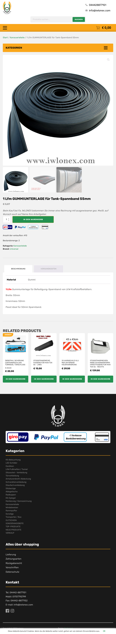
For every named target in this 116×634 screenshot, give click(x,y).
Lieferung (11, 554)
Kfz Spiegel (11, 498)
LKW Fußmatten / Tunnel (17, 469)
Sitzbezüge (11, 488)
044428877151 (97, 5)
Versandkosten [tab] (48, 269)
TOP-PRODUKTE (13, 526)
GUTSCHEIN (11, 520)
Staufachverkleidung (15, 485)
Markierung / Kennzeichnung (19, 501)
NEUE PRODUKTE (13, 530)
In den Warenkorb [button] (15, 379)
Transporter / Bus (13, 517)
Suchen (79, 19)
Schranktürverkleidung (16, 482)
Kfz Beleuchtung (13, 460)
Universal (14, 249)
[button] (108, 59)
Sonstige (10, 514)
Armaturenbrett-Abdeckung (18, 479)
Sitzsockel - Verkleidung (16, 472)
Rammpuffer (11, 510)
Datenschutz (12, 572)
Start (5, 37)
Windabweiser (12, 507)
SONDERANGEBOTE (14, 523)
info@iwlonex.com (99, 10)
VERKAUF (10, 533)
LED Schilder (11, 463)
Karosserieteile (17, 37)
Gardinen (10, 466)
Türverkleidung (12, 475)
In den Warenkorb (33, 219)
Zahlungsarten (13, 558)
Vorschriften (12, 567)
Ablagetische (12, 491)
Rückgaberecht (14, 563)
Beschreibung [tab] (18, 269)
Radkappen (11, 495)
